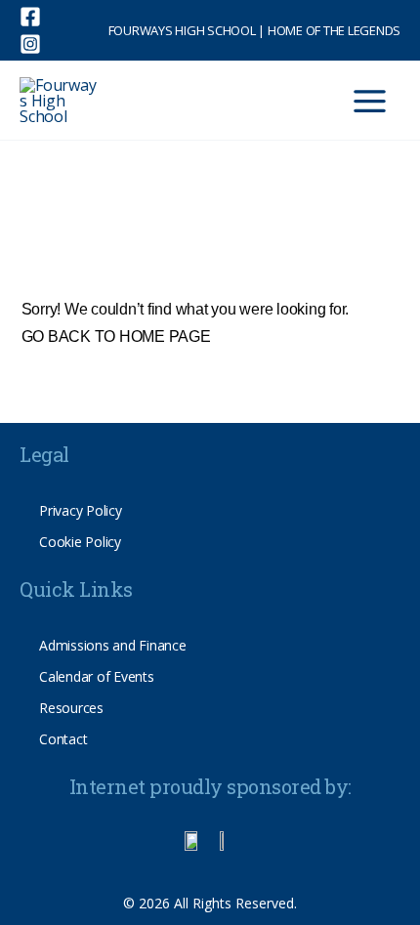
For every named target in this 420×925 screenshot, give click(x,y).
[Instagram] (30, 44)
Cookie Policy (80, 541)
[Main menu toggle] (369, 101)
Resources (71, 707)
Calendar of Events (96, 676)
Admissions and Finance (113, 645)
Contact (63, 739)
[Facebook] (30, 16)
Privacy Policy (80, 510)
